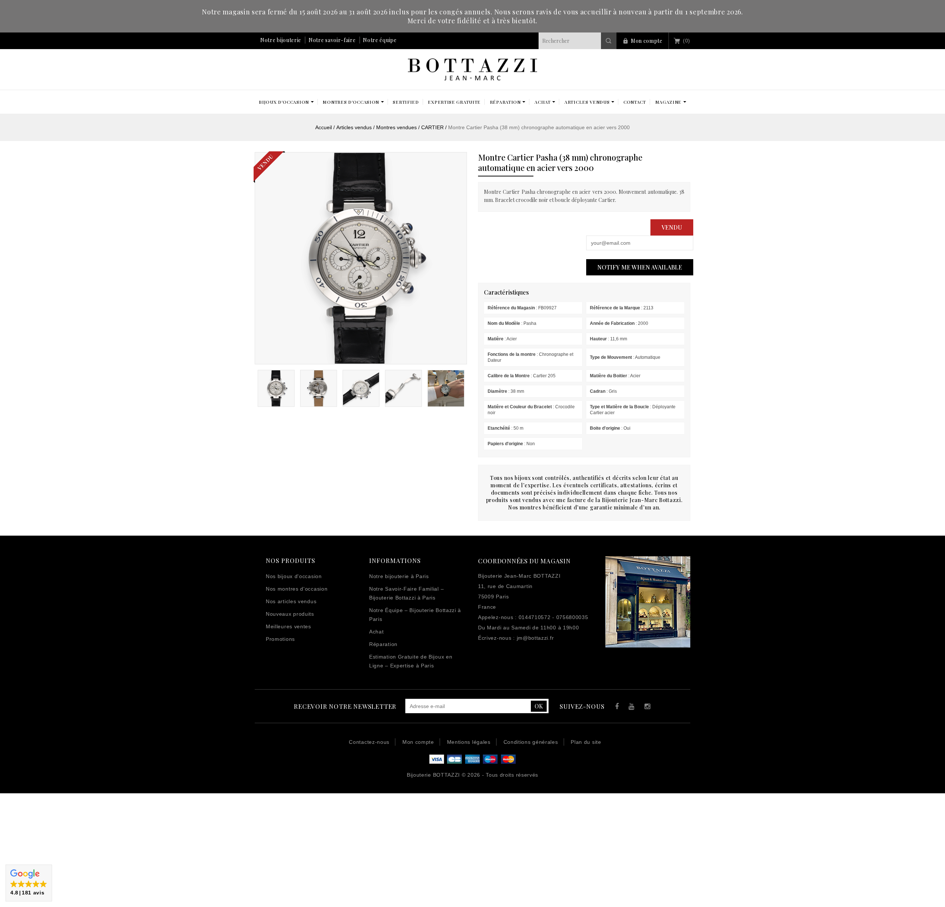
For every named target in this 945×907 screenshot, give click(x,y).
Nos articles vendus (291, 601)
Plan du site (586, 742)
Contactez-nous (369, 742)
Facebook (615, 707)
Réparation (383, 644)
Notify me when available (639, 267)
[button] (29, 883)
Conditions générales (531, 742)
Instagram (646, 707)
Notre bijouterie (280, 40)
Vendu (672, 227)
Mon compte (647, 40)
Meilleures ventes (288, 626)
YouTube (630, 707)
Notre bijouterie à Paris (399, 576)
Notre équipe (379, 40)
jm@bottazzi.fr (535, 638)
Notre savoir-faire (332, 40)
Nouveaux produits (290, 614)
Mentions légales (469, 742)
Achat (376, 632)
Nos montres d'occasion (296, 589)
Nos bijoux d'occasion (294, 576)
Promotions (280, 639)
